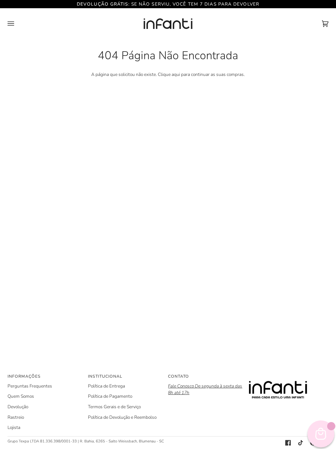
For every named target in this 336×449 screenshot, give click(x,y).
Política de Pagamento (110, 396)
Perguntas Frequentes (30, 386)
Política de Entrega (106, 386)
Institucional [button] (105, 376)
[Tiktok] (301, 443)
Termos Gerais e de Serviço (114, 407)
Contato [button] (178, 376)
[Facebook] (288, 443)
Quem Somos (21, 396)
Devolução (18, 407)
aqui (176, 74)
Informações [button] (24, 376)
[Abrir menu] (17, 23)
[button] (288, 375)
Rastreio (16, 417)
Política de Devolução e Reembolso (122, 417)
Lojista (14, 427)
